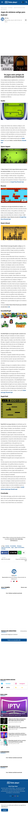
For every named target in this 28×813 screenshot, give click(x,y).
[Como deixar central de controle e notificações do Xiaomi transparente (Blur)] (3, 735)
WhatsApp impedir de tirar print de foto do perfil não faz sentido (17, 741)
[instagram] (11, 581)
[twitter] (13, 581)
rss (22, 687)
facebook (8, 683)
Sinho (13, 575)
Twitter (14, 552)
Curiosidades (13, 546)
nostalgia (10, 7)
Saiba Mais (3, 806)
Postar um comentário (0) (14, 640)
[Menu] (2, 2)
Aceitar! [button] (4, 810)
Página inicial (4, 7)
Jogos (12, 547)
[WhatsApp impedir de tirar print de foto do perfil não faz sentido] (3, 742)
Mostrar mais (24, 587)
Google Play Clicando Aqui (17, 182)
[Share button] (24, 552)
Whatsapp (19, 552)
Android (7, 546)
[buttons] (10, 796)
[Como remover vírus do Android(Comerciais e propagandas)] (3, 728)
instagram (22, 683)
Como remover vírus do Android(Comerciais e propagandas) (17, 727)
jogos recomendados (19, 547)
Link (9, 307)
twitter (8, 687)
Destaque (19, 546)
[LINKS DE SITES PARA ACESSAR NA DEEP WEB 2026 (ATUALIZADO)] (3, 721)
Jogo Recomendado (5, 547)
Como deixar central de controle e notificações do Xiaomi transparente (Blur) (17, 735)
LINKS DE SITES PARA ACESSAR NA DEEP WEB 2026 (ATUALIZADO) (17, 719)
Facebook (5, 552)
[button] (22, 2)
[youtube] (16, 581)
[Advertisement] (14, 38)
